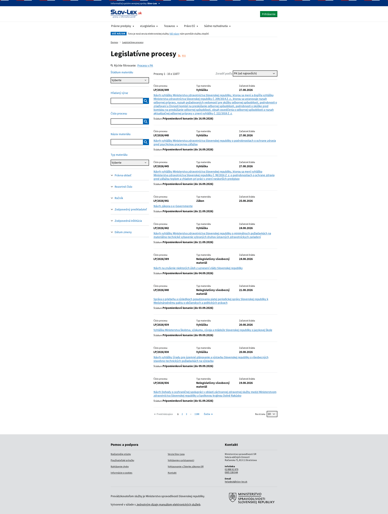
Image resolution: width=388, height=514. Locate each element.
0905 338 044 (231, 472)
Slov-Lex (152, 3)
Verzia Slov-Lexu (176, 454)
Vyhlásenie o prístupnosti (181, 460)
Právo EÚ (189, 26)
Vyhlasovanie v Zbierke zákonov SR (186, 466)
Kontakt (172, 472)
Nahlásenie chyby (120, 466)
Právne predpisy (121, 26)
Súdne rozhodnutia (216, 26)
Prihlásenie (269, 14)
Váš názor (174, 33)
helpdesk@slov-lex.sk (236, 481)
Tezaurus (169, 26)
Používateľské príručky (122, 460)
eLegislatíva (147, 26)
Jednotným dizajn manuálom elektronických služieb (168, 504)
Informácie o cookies (121, 472)
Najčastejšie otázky (121, 454)
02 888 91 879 (231, 469)
